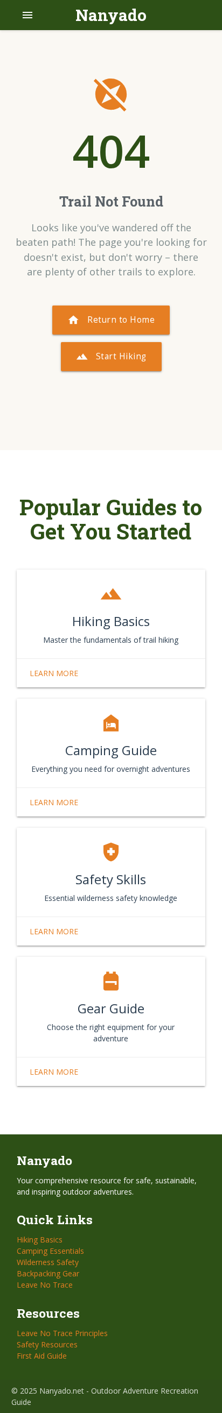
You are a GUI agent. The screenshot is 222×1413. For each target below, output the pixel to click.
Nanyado (111, 14)
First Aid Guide (42, 1356)
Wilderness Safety (48, 1262)
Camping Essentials (50, 1251)
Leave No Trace (45, 1285)
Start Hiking (111, 357)
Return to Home (111, 320)
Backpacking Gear (48, 1273)
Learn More (54, 673)
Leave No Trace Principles (62, 1333)
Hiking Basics (40, 1239)
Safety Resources (47, 1344)
